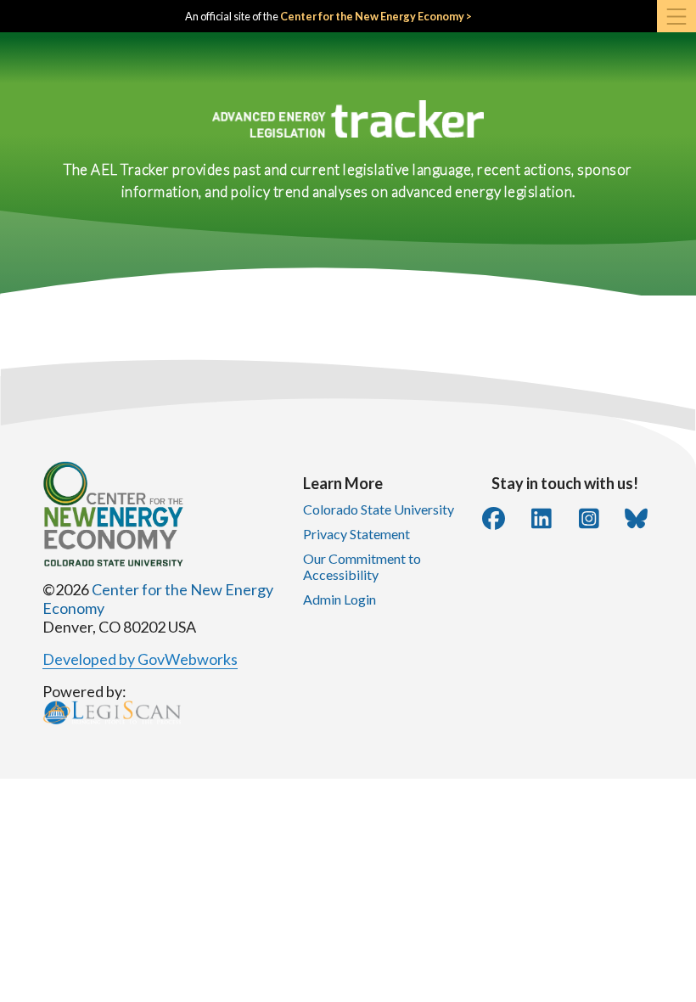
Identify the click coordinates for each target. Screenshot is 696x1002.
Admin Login (339, 599)
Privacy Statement (356, 534)
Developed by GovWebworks (140, 659)
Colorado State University (378, 509)
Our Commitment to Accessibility (362, 566)
